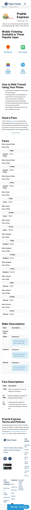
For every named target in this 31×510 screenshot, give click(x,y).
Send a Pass (13, 121)
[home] (12, 4)
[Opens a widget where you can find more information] (23, 507)
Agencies (4, 7)
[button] (25, 3)
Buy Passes (15, 507)
